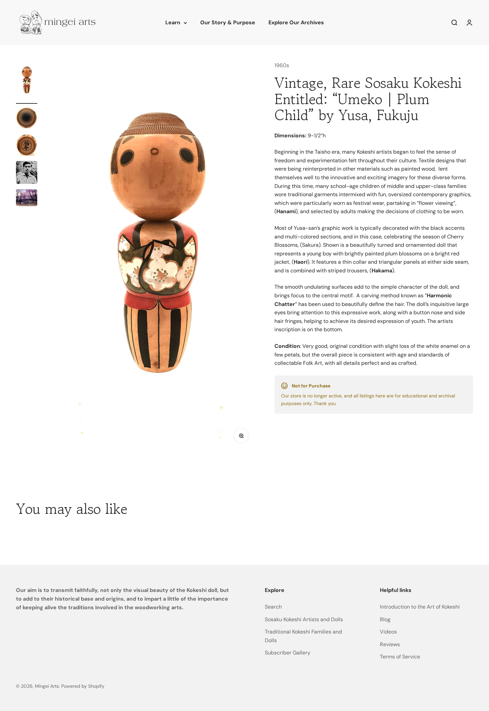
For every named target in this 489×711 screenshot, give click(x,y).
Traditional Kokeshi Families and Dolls (303, 636)
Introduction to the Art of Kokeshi (420, 606)
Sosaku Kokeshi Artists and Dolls (304, 619)
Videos (388, 631)
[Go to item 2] (26, 118)
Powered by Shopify (82, 686)
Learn (172, 22)
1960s (281, 65)
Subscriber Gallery (287, 652)
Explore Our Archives (296, 22)
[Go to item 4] (26, 173)
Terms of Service (400, 656)
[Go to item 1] (26, 82)
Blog (385, 619)
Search (273, 606)
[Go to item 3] (26, 146)
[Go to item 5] (26, 198)
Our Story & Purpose (227, 22)
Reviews (390, 644)
